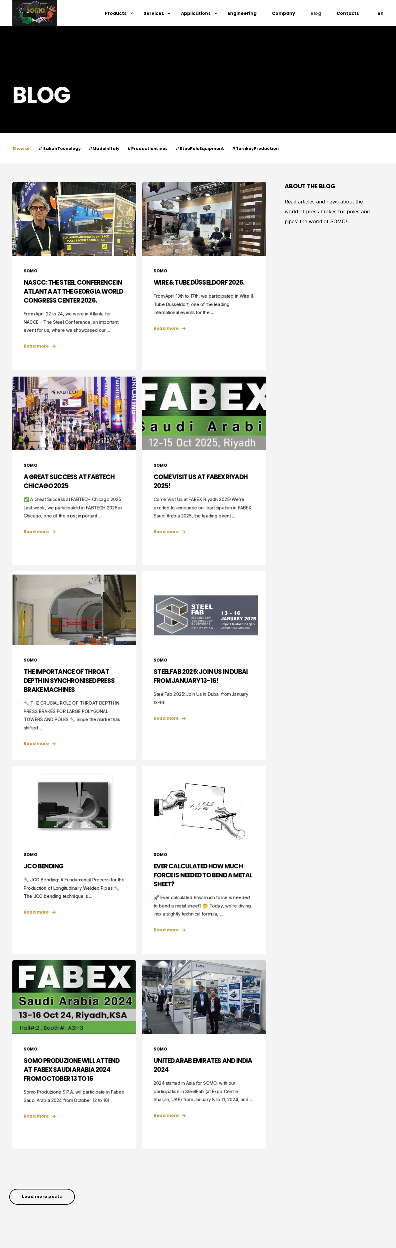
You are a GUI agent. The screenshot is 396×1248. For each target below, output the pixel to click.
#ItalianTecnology (59, 148)
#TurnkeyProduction (255, 148)
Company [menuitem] (283, 13)
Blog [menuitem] (316, 13)
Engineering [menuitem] (242, 13)
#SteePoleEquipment (199, 148)
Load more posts (42, 1196)
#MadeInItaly (103, 148)
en (380, 13)
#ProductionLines (147, 148)
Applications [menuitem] (196, 13)
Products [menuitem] (116, 13)
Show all (21, 148)
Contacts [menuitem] (348, 13)
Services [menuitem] (154, 13)
